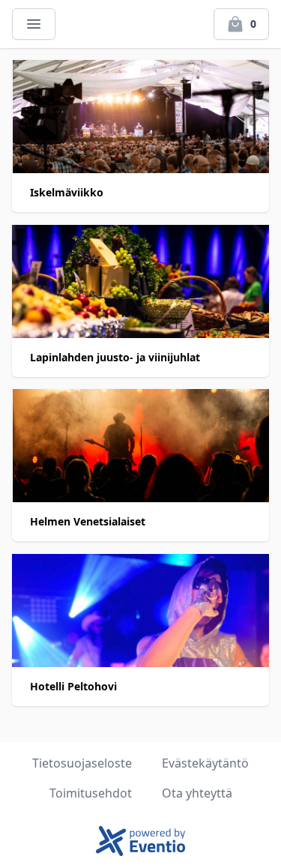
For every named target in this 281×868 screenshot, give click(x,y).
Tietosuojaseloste (82, 763)
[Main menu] (33, 24)
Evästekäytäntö (205, 763)
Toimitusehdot (90, 793)
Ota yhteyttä (197, 793)
